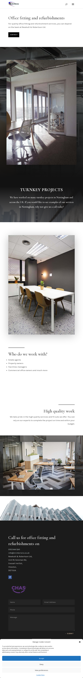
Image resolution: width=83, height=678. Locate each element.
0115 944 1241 (14, 549)
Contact (14, 35)
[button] (80, 642)
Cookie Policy (40, 675)
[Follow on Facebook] (10, 577)
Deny (41, 664)
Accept (41, 658)
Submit (70, 634)
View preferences (41, 670)
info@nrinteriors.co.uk (19, 553)
